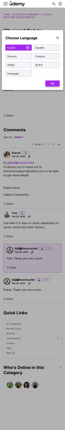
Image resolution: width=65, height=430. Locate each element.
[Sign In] (60, 4)
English (11, 47)
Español (39, 47)
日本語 (11, 64)
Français (40, 56)
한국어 (39, 64)
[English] (17, 4)
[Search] (54, 4)
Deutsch (12, 56)
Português (13, 73)
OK (52, 83)
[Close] (57, 38)
